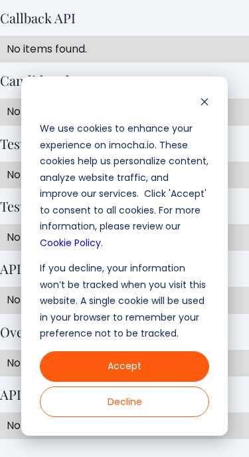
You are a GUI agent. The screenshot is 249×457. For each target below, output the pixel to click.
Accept (124, 366)
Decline (125, 401)
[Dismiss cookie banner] (204, 103)
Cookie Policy (70, 242)
